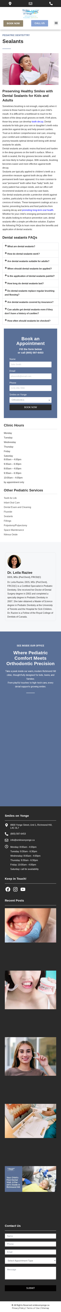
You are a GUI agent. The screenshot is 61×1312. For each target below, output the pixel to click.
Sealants (8, 516)
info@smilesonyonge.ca (22, 840)
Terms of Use (33, 1308)
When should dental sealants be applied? (29, 268)
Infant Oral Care (12, 502)
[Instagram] (15, 889)
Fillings (7, 521)
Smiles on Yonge (18, 394)
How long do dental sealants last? (25, 283)
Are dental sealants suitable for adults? (28, 261)
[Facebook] (8, 889)
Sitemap (45, 1308)
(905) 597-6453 (18, 834)
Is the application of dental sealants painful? (31, 276)
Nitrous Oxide (11, 534)
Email (12, 371)
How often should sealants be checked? (29, 321)
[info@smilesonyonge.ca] (6, 840)
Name (13, 359)
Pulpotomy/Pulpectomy (15, 525)
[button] (56, 23)
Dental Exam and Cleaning (17, 507)
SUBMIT (30, 1288)
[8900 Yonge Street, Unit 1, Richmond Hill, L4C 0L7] (6, 825)
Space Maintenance (14, 530)
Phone (13, 383)
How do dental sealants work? (23, 254)
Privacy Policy (18, 1308)
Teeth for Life (10, 498)
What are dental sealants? (21, 246)
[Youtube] (23, 889)
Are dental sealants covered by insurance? (30, 302)
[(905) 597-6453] (6, 834)
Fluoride (8, 512)
